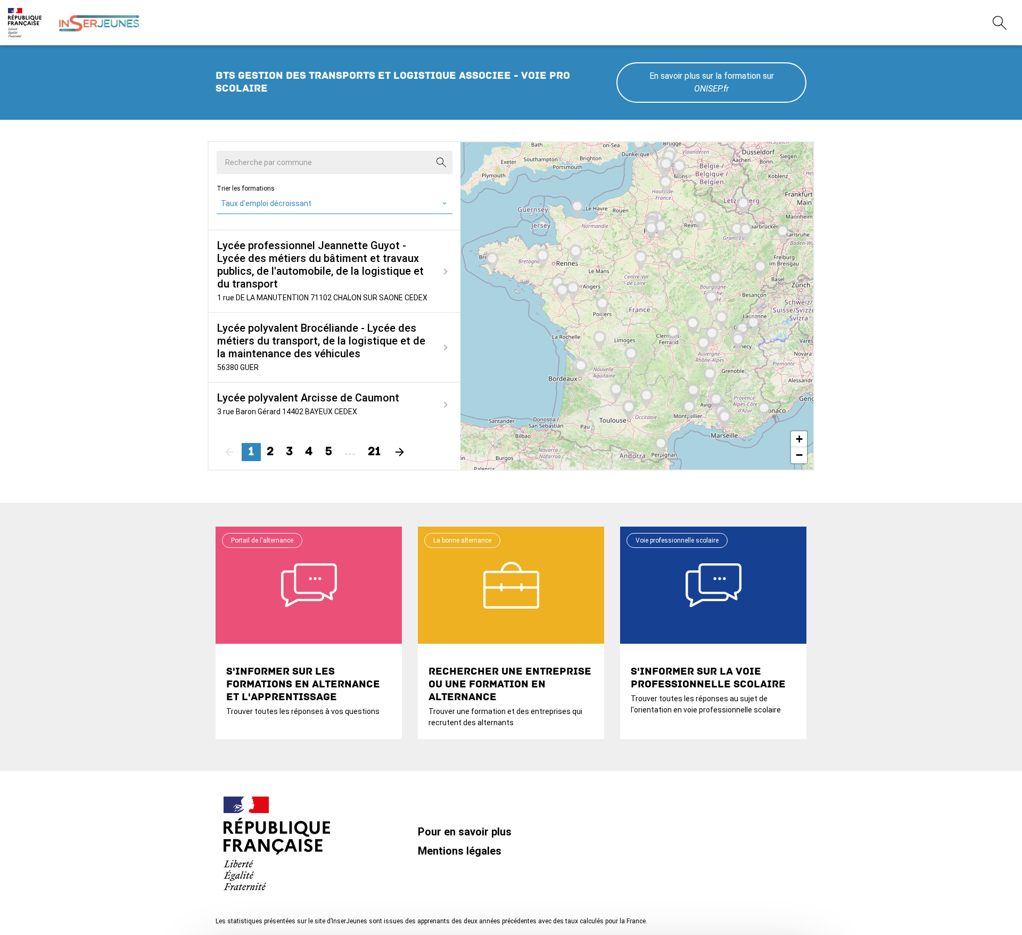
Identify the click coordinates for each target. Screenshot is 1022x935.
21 (374, 452)
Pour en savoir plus (465, 831)
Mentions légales (459, 850)
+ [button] (799, 439)
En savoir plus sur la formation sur (711, 82)
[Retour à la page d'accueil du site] (99, 22)
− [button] (799, 455)
